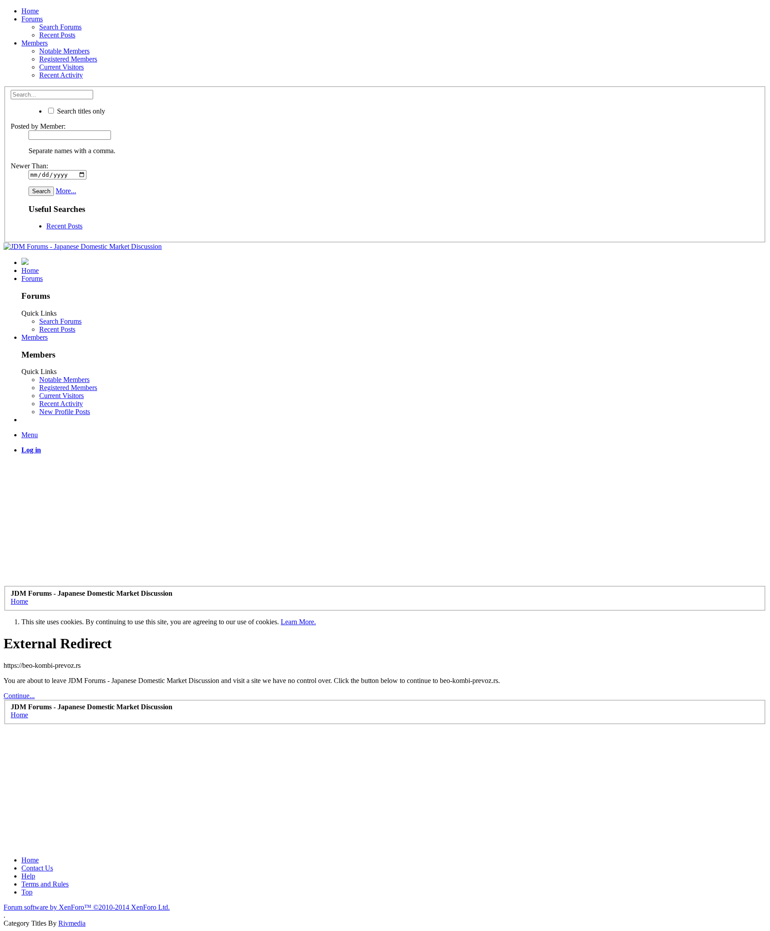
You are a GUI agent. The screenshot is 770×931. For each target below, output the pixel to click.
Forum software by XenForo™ (87, 907)
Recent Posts (57, 35)
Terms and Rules (45, 884)
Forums (32, 19)
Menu (29, 435)
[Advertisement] (271, 523)
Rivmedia (72, 923)
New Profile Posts (64, 411)
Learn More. (298, 622)
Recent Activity (61, 75)
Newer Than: (29, 166)
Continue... (19, 695)
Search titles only (80, 111)
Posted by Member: (38, 126)
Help (28, 876)
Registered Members (68, 59)
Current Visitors (61, 67)
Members (34, 43)
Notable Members (64, 51)
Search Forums (60, 27)
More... (66, 191)
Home (30, 11)
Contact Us (37, 868)
